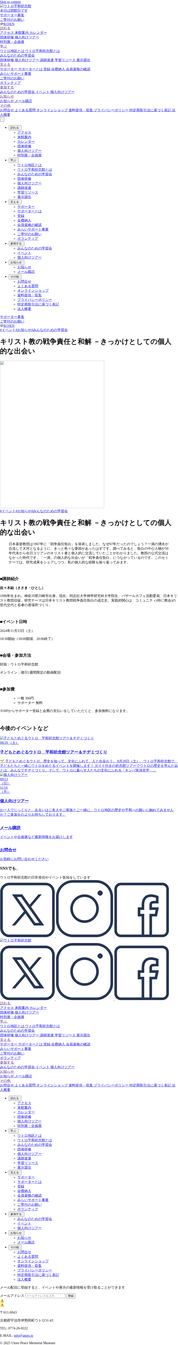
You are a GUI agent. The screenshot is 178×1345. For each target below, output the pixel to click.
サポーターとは (30, 69)
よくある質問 (25, 110)
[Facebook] (141, 936)
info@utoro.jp (23, 1335)
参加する (7, 87)
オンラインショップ (52, 110)
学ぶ (3, 46)
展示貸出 (83, 60)
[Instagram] (85, 936)
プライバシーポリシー (111, 110)
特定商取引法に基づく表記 (150, 110)
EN (12, 24)
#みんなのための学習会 (49, 330)
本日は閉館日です (14, 10)
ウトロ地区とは (12, 51)
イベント (43, 92)
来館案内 (22, 32)
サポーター (9, 69)
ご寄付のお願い (12, 19)
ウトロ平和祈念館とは (42, 51)
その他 (5, 105)
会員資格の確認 (78, 69)
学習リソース (65, 60)
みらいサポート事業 (15, 73)
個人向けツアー (27, 37)
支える (5, 64)
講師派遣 (47, 60)
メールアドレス (12, 1295)
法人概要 (24, 309)
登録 (47, 69)
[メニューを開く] (2, 119)
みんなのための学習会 (17, 55)
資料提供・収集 (81, 110)
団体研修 (7, 37)
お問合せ (7, 110)
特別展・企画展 (12, 42)
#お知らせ (23, 330)
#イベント (8, 330)
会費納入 (58, 69)
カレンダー (38, 32)
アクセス (7, 32)
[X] (28, 936)
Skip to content (10, 2)
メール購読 (23, 101)
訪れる (5, 28)
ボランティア (10, 83)
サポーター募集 (12, 15)
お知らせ (7, 96)
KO (6, 24)
